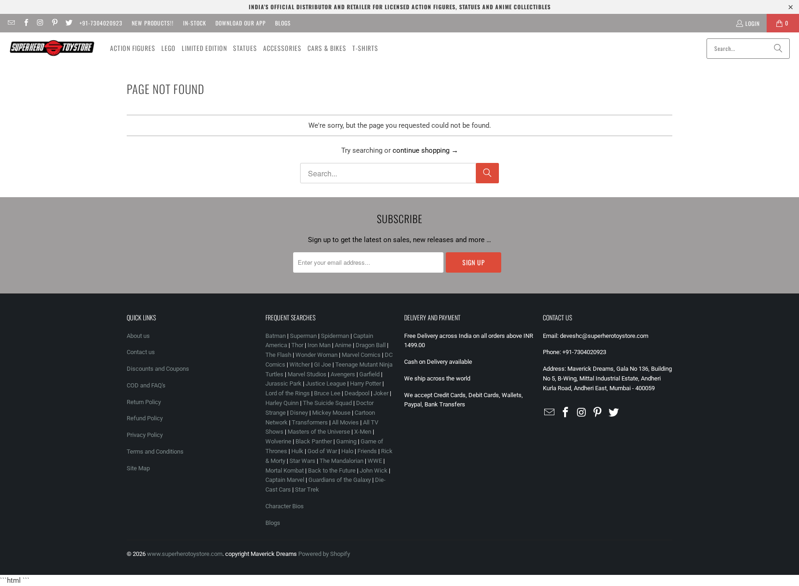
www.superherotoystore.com (184, 553)
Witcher (299, 364)
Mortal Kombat (284, 470)
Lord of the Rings (287, 393)
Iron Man (319, 345)
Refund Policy (145, 418)
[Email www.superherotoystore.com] (11, 23)
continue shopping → (425, 150)
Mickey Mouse (331, 412)
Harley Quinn (282, 402)
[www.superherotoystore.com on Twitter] (69, 23)
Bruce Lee (327, 393)
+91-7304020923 (101, 23)
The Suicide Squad (327, 402)
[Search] (778, 48)
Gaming (346, 441)
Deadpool (356, 393)
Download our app (240, 23)
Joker (381, 393)
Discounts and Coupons (158, 368)
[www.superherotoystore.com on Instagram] (40, 23)
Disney (299, 412)
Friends (367, 451)
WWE (375, 460)
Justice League (326, 383)
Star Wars (302, 460)
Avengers (343, 374)
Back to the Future (332, 470)
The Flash (278, 354)
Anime (343, 345)
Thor (297, 345)
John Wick (373, 470)
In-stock (194, 23)
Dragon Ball (371, 345)
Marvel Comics (361, 354)
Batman (275, 335)
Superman (303, 335)
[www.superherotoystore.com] (52, 48)
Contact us (141, 352)
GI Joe (322, 364)
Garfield (369, 374)
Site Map (138, 468)
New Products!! (153, 23)
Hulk (297, 451)
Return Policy (144, 402)
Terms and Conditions (155, 451)
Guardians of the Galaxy (339, 479)
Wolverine (278, 441)
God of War (322, 451)
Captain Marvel (284, 479)
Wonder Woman (316, 354)
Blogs (283, 23)
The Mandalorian (341, 460)
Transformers (310, 422)
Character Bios (284, 506)
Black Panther (313, 441)
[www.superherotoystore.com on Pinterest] (54, 23)
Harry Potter (365, 383)
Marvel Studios (307, 374)
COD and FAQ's (146, 385)
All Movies (345, 422)
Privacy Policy (145, 434)
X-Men (362, 431)
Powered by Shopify (324, 553)
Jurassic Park (283, 383)
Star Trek (307, 489)
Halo (347, 451)
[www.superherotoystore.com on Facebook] (25, 23)
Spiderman (335, 335)
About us (138, 335)
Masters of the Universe (319, 431)
